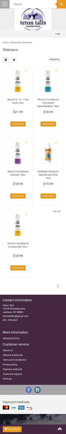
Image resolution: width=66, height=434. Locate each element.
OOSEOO (46, 420)
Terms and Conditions (14, 359)
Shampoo (27, 42)
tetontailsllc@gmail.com (15, 316)
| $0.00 (13, 429)
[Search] (61, 4)
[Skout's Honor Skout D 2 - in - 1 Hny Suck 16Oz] (18, 81)
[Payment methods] (18, 407)
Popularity (54, 59)
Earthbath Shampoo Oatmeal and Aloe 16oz (48, 174)
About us (8, 350)
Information (18, 124)
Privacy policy (10, 364)
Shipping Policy (11, 338)
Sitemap (7, 378)
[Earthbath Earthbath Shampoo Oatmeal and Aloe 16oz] (48, 153)
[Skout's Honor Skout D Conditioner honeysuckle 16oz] (18, 225)
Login (58, 34)
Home (6, 42)
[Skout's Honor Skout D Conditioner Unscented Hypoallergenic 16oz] (48, 81)
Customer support (12, 374)
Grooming (16, 42)
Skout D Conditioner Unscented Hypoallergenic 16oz (48, 102)
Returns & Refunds (13, 355)
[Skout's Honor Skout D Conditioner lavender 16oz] (18, 153)
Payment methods (12, 369)
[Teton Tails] (33, 19)
